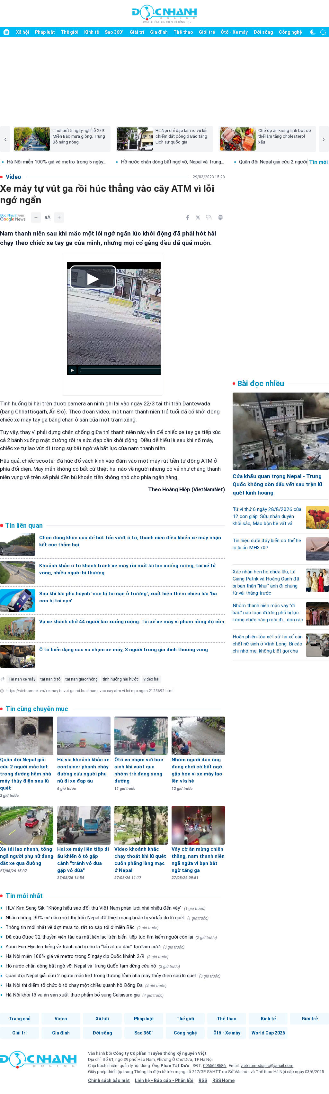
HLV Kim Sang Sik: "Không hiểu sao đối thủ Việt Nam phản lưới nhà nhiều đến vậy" (105, 908)
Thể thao (183, 32)
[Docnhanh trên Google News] (13, 217)
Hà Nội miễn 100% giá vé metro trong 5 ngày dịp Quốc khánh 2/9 (86, 956)
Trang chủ (20, 1018)
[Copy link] (208, 217)
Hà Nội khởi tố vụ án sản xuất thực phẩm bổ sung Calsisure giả (84, 995)
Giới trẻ (207, 32)
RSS (203, 1080)
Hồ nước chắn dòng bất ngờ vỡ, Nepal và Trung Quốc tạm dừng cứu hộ (92, 966)
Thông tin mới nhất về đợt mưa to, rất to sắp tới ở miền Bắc (81, 927)
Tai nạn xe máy (21, 679)
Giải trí (137, 32)
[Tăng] (59, 217)
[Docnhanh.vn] (38, 1061)
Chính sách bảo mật (109, 1080)
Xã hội (22, 32)
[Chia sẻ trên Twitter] (198, 217)
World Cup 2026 (268, 1032)
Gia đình (159, 32)
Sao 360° (114, 32)
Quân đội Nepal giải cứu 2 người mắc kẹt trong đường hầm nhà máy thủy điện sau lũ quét (112, 975)
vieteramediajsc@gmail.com (267, 1065)
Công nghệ (290, 32)
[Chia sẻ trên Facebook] (187, 217)
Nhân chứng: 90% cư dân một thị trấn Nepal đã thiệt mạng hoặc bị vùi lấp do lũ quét (107, 918)
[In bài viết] (220, 217)
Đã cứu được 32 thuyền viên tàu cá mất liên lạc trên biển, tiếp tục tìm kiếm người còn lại (111, 937)
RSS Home (223, 1080)
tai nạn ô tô (50, 679)
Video (61, 1018)
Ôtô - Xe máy (234, 32)
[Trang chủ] (6, 32)
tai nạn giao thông (82, 679)
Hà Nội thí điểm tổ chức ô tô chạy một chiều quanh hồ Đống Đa (85, 985)
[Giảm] (36, 217)
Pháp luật (45, 32)
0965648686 (215, 1065)
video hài (151, 679)
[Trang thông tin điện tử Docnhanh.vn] (164, 13)
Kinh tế (91, 32)
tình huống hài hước (120, 679)
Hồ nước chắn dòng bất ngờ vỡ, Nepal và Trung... (126, 162)
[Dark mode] (312, 32)
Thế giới (69, 32)
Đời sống (263, 32)
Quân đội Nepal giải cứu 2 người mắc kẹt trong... (244, 162)
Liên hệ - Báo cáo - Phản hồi (164, 1080)
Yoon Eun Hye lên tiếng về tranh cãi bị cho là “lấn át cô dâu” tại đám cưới (94, 947)
